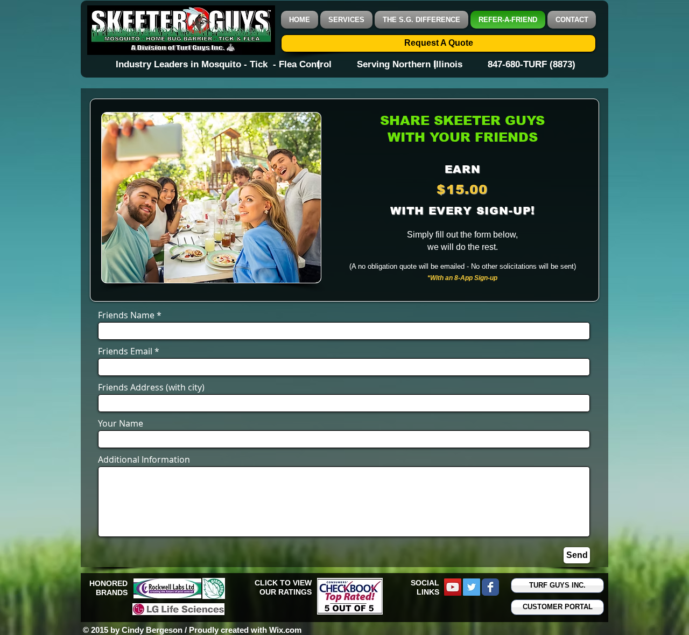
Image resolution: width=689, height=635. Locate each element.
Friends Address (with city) (151, 387)
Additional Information (144, 459)
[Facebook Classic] (490, 587)
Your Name (120, 423)
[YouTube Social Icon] (452, 587)
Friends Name (126, 315)
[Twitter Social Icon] (471, 587)
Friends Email (125, 351)
